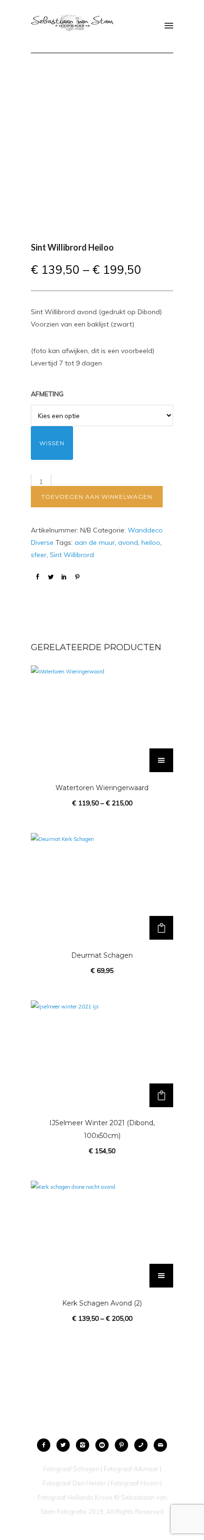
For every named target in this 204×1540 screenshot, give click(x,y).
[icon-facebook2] (46, 1445)
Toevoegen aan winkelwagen (96, 496)
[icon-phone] (143, 1445)
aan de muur (94, 542)
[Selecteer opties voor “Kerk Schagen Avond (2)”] (161, 1276)
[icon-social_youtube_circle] (104, 1445)
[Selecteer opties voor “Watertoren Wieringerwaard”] (161, 760)
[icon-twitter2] (65, 1445)
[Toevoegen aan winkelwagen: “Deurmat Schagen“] (161, 928)
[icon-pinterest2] (124, 1445)
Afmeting (47, 394)
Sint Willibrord (72, 555)
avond (128, 542)
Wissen (52, 443)
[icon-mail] (160, 1445)
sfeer (38, 555)
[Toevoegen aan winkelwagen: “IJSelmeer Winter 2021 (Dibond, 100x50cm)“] (161, 1095)
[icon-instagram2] (85, 1445)
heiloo (150, 542)
